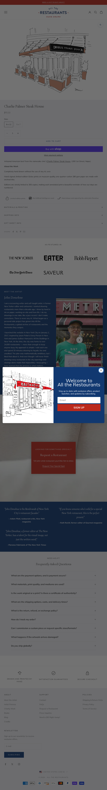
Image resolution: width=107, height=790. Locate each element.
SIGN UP (79, 407)
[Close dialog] (101, 370)
